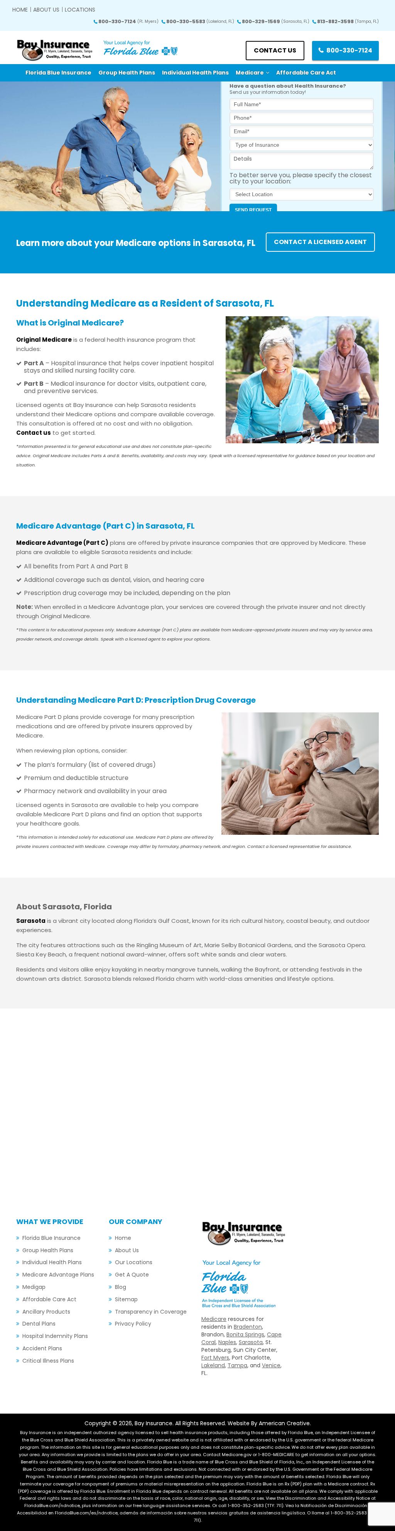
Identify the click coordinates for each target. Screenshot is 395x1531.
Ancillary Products (46, 1312)
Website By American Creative (269, 1423)
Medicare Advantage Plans (58, 1274)
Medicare (213, 1319)
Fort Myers (215, 1357)
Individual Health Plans (52, 1262)
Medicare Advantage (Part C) (62, 543)
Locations (80, 10)
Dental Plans (39, 1324)
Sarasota (251, 1342)
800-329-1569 (275, 21)
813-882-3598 (348, 21)
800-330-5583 (200, 21)
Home (20, 10)
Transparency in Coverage (151, 1312)
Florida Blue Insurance (51, 1238)
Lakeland (213, 1365)
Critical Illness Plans (48, 1361)
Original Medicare (44, 340)
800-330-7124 (128, 21)
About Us (46, 10)
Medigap (34, 1287)
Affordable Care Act (49, 1299)
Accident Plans (42, 1348)
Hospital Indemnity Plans (55, 1336)
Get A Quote (132, 1274)
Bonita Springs (245, 1334)
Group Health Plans (47, 1250)
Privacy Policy (133, 1324)
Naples (227, 1342)
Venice (271, 1365)
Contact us (275, 50)
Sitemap (126, 1299)
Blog (120, 1287)
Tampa (237, 1365)
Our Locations (133, 1262)
